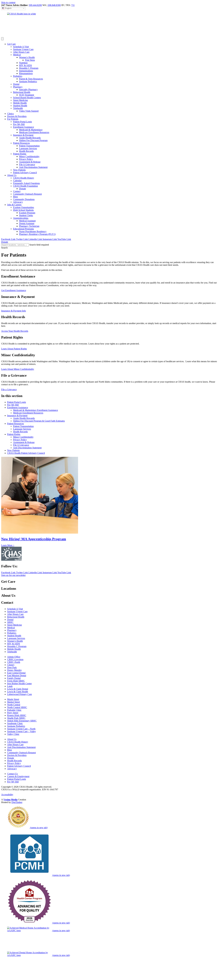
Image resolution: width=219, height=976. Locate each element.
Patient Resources (21, 143)
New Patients (19, 170)
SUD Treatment (26, 95)
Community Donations (24, 199)
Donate (22, 188)
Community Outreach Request (27, 194)
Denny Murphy (14, 670)
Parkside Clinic (14, 710)
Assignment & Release (30, 162)
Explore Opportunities (23, 207)
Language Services (28, 148)
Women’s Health (27, 57)
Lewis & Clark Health (17, 691)
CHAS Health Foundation (25, 186)
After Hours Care (21, 52)
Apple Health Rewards (30, 137)
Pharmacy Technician (29, 226)
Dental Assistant (26, 223)
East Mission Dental (16, 675)
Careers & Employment (18, 776)
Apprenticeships (20, 218)
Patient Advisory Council (25, 172)
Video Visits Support (29, 111)
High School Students (23, 210)
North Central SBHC (17, 707)
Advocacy (18, 202)
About (11, 175)
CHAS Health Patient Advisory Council (26, 453)
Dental (16, 84)
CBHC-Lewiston (15, 659)
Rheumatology (26, 73)
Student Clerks (26, 215)
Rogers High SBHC (16, 715)
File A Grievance (27, 164)
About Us (11, 739)
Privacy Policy (26, 159)
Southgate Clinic (15, 723)
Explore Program (27, 212)
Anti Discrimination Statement (33, 167)
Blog (15, 196)
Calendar (17, 180)
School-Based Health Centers (27, 97)
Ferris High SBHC (16, 681)
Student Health (20, 105)
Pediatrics (17, 76)
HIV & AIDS (25, 65)
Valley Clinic (13, 734)
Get (11, 44)
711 (73, 5)
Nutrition (23, 62)
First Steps (30, 60)
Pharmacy (17, 87)
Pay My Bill (19, 124)
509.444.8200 (35, 5)
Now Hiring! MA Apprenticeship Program (33, 539)
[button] (4, 247)
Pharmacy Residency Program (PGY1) (37, 234)
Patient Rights (19, 154)
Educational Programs (23, 229)
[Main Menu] (2, 38)
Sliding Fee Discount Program (33, 140)
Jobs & (14, 204)
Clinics (10, 113)
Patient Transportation (29, 145)
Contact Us (12, 773)
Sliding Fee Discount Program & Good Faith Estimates (39, 421)
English (7, 8)
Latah (10, 686)
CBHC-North (13, 662)
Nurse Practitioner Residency (32, 231)
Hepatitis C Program (28, 68)
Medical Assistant (27, 220)
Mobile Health (20, 103)
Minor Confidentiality (29, 156)
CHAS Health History (23, 178)
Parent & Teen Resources (31, 79)
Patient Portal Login (22, 121)
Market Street (13, 702)
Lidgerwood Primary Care (19, 694)
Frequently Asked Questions (26, 183)
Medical (17, 54)
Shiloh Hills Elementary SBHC (22, 720)
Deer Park (12, 667)
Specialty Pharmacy (28, 89)
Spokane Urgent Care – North (21, 728)
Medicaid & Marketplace (30, 129)
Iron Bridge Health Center (19, 683)
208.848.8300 (54, 5)
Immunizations (26, 70)
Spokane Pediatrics (28, 81)
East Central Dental (16, 673)
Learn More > (7, 545)
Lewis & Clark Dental (17, 689)
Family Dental (14, 678)
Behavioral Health (21, 92)
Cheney (10, 665)
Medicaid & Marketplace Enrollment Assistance (35, 410)
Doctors (17, 116)
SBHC (10, 622)
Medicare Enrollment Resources (34, 132)
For (12, 119)
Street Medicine (20, 100)
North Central (13, 704)
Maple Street (13, 699)
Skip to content (8, 2)
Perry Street (12, 712)
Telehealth (18, 108)
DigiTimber (16, 802)
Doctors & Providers (17, 755)
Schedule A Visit (21, 46)
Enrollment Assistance (23, 127)
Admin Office (13, 656)
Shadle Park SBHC (16, 718)
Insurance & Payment (23, 135)
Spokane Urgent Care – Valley (21, 731)
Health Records (26, 151)
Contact (16, 191)
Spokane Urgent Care (23, 49)
